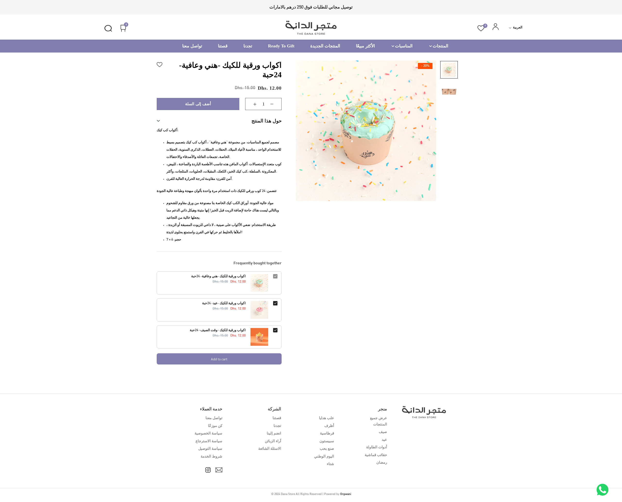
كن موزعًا (215, 426)
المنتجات (440, 45)
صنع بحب (327, 448)
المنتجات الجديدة (325, 45)
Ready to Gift (281, 45)
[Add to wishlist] (160, 64)
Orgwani (345, 494)
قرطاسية (327, 433)
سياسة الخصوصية (208, 433)
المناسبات (404, 45)
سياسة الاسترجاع (209, 441)
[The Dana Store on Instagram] (208, 470)
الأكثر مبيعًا (365, 45)
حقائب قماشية (376, 455)
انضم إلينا (274, 433)
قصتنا (223, 45)
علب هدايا (326, 418)
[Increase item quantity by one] (251, 104)
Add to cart (219, 359)
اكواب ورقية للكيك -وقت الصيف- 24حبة (218, 330)
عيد (384, 439)
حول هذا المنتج (266, 120)
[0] (480, 28)
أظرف (329, 426)
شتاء (330, 464)
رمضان (381, 462)
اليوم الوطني (324, 456)
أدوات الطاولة (376, 447)
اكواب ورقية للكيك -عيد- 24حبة (224, 303)
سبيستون (327, 441)
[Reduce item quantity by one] (275, 104)
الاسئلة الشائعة (269, 448)
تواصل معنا (192, 45)
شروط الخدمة (211, 456)
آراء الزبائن (273, 441)
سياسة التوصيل (210, 448)
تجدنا (247, 45)
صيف (383, 432)
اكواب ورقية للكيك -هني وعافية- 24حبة (218, 276)
